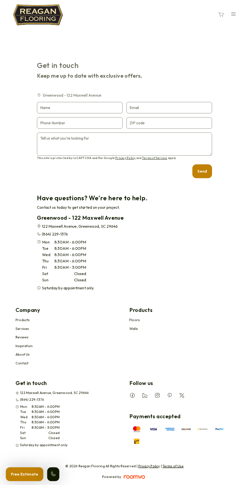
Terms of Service (154, 158)
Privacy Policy (125, 158)
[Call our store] (53, 474)
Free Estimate (24, 474)
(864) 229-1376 (55, 234)
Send (202, 171)
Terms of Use (173, 466)
